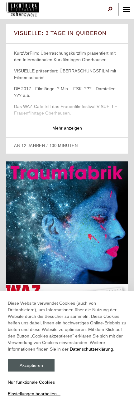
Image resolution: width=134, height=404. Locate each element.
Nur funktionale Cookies (31, 382)
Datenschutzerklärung (91, 349)
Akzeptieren (31, 365)
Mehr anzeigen (67, 128)
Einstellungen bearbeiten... (34, 393)
